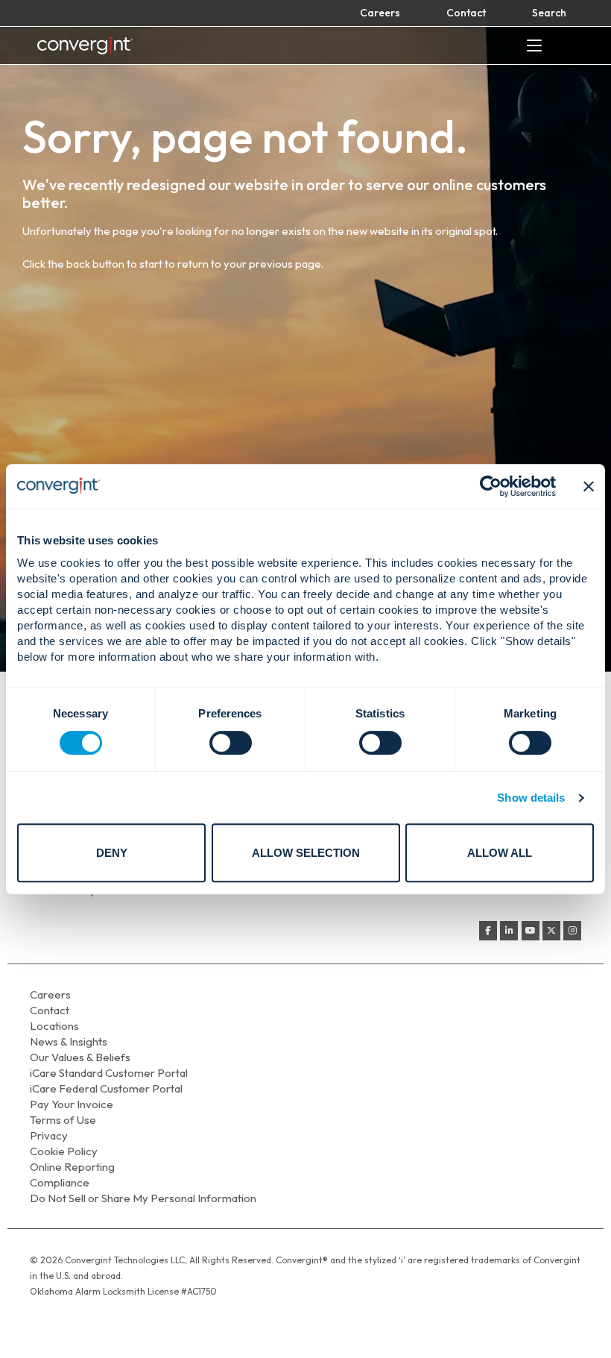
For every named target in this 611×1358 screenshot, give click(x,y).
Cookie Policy (64, 1151)
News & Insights (68, 1041)
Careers (380, 12)
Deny (111, 852)
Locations (54, 1026)
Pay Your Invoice (71, 1104)
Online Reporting (72, 1167)
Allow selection (306, 852)
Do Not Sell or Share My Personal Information (143, 1198)
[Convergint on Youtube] (530, 930)
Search (549, 12)
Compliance (59, 1182)
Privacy (49, 1135)
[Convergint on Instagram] (572, 930)
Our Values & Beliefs (80, 1057)
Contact (466, 12)
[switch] (230, 743)
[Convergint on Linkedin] (509, 930)
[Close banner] (588, 486)
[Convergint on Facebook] (488, 930)
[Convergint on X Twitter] (551, 930)
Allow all (499, 852)
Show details (531, 797)
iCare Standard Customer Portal (109, 1073)
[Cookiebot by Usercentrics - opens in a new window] (490, 486)
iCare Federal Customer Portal (106, 1088)
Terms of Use (63, 1120)
